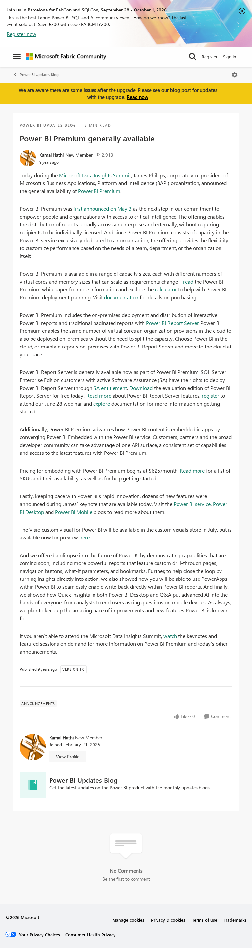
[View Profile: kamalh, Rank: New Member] (28, 158)
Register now (21, 34)
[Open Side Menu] (17, 57)
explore (101, 403)
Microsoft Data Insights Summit (95, 175)
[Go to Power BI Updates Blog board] (33, 785)
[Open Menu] (234, 74)
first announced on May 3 (103, 208)
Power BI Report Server (172, 322)
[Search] (193, 57)
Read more (98, 395)
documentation (121, 297)
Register (210, 56)
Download (141, 387)
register (210, 395)
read (188, 281)
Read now (137, 97)
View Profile (67, 756)
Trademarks (235, 920)
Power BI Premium (99, 190)
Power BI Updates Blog (39, 74)
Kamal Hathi (51, 155)
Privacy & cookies (168, 920)
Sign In (229, 56)
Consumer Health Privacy (90, 934)
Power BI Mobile (73, 511)
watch (170, 635)
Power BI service (192, 503)
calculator (166, 289)
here (84, 537)
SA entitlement (110, 387)
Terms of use (204, 920)
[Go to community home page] (66, 56)
